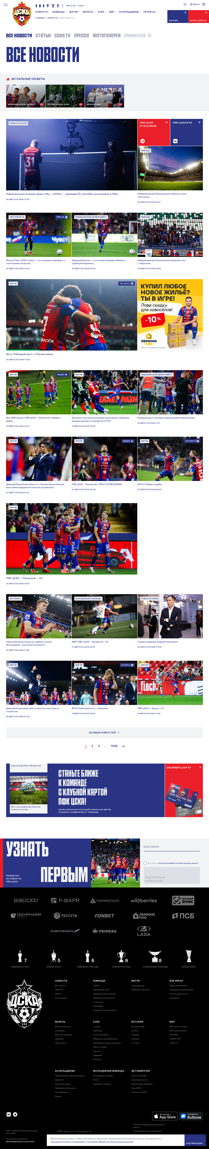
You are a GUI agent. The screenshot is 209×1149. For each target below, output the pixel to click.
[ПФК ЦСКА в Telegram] (15, 1114)
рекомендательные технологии (20, 1141)
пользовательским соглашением (68, 1142)
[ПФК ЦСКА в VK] (8, 1114)
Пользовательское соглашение (147, 1131)
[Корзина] (203, 4)
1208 (114, 746)
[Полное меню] (6, 5)
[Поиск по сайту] (185, 4)
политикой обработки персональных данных (178, 863)
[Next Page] (123, 746)
